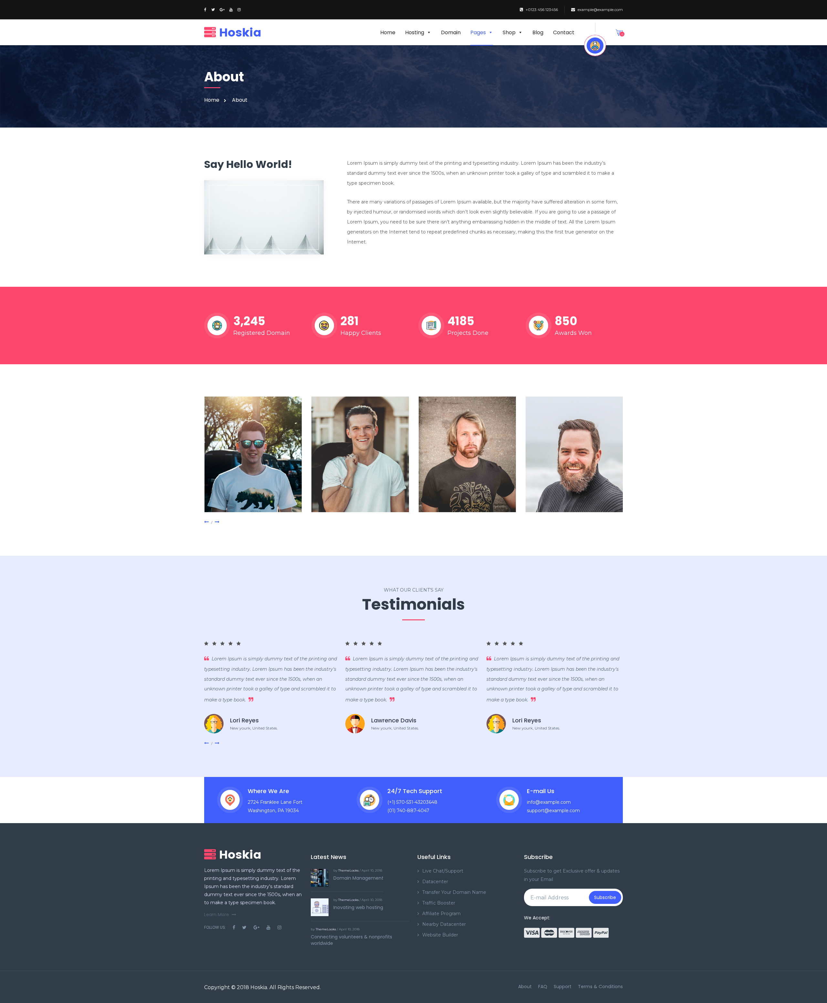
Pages (478, 32)
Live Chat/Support (442, 871)
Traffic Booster (438, 903)
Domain (451, 32)
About (525, 986)
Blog (537, 32)
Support (562, 986)
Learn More (216, 914)
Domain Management (358, 878)
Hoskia (258, 987)
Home (387, 32)
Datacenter (435, 881)
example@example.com (600, 9)
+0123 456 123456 (542, 9)
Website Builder (440, 935)
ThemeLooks (348, 870)
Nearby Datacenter (444, 924)
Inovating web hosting (358, 907)
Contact (563, 32)
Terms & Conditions (600, 986)
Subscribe (605, 897)
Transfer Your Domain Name (454, 892)
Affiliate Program (441, 913)
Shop (509, 32)
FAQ (542, 986)
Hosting (414, 32)
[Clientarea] (595, 45)
